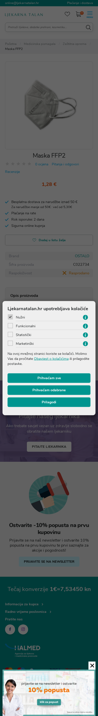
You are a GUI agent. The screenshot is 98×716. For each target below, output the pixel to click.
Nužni (20, 317)
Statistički (23, 334)
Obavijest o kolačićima (51, 358)
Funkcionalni (25, 325)
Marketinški (25, 343)
